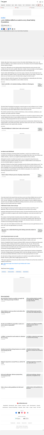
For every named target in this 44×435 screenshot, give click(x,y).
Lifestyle (33, 5)
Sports (13, 5)
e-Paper (31, 407)
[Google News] (28, 413)
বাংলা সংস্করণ (39, 407)
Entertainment (28, 5)
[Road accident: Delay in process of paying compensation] (40, 175)
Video (27, 407)
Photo (24, 407)
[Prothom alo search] (37, 2)
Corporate (20, 407)
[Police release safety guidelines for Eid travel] (34, 392)
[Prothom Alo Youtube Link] (25, 413)
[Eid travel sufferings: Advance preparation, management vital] (34, 379)
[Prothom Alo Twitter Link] (19, 413)
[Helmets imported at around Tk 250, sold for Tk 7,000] (34, 366)
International (8, 5)
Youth (23, 5)
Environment (5, 407)
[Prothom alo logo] (22, 403)
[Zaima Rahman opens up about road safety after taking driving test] (34, 316)
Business (20, 5)
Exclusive (4, 271)
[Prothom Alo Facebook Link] (16, 413)
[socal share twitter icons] (4, 29)
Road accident (11, 271)
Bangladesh (3, 5)
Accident (3, 17)
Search (34, 407)
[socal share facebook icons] (2, 29)
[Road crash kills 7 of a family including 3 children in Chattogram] (40, 84)
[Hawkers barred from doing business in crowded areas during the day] (34, 354)
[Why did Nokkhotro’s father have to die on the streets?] (40, 129)
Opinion (16, 5)
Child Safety (18, 271)
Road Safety (25, 271)
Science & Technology (13, 407)
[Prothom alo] (4, 2)
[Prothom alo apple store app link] (26, 418)
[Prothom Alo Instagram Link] (22, 413)
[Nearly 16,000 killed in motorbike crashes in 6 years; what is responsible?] (34, 328)
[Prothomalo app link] (18, 418)
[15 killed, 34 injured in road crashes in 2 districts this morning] (34, 341)
